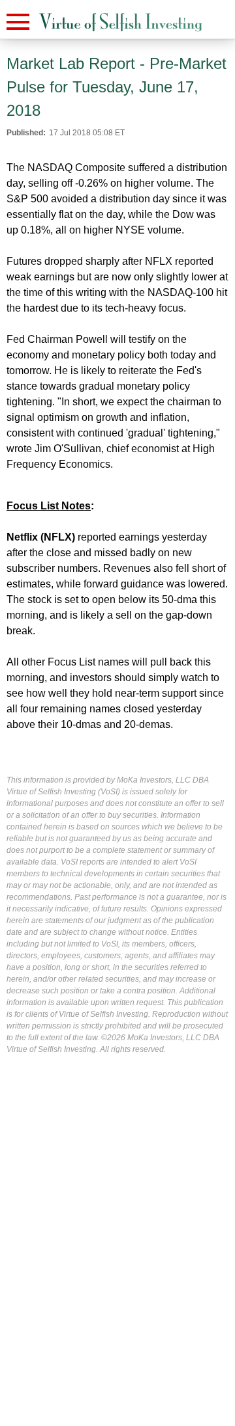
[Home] (120, 22)
